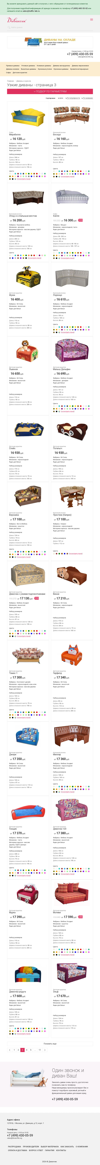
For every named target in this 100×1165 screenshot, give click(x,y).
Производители (31, 1147)
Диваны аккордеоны (61, 66)
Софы (8, 72)
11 (40, 1050)
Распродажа (14, 1147)
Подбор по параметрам (51, 91)
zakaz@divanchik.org (85, 57)
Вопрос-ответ (36, 1150)
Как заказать (67, 1147)
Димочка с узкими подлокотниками (27, 593)
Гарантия (49, 1150)
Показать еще (50, 1044)
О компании (82, 1147)
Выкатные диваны (28, 69)
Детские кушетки (20, 72)
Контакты (61, 1150)
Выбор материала (50, 1147)
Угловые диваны (28, 66)
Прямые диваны (13, 66)
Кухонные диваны (61, 69)
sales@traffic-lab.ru (31, 11)
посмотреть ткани (24, 179)
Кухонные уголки (45, 69)
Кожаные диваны (44, 66)
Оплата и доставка (17, 1150)
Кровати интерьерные (79, 69)
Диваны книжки (12, 69)
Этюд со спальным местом (23, 215)
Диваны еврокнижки (80, 66)
